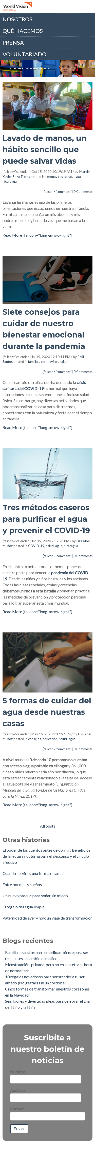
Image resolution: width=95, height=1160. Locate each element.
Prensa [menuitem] (13, 42)
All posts (47, 826)
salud (68, 177)
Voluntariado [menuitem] (24, 54)
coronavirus (54, 177)
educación (50, 739)
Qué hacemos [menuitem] (23, 30)
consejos (34, 739)
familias (33, 362)
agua (77, 177)
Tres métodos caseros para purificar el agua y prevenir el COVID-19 (46, 519)
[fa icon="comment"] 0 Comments (67, 192)
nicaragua (10, 181)
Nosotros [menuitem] (17, 19)
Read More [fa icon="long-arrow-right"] (37, 235)
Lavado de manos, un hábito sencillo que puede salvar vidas (45, 150)
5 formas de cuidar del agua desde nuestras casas (47, 712)
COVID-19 (36, 546)
